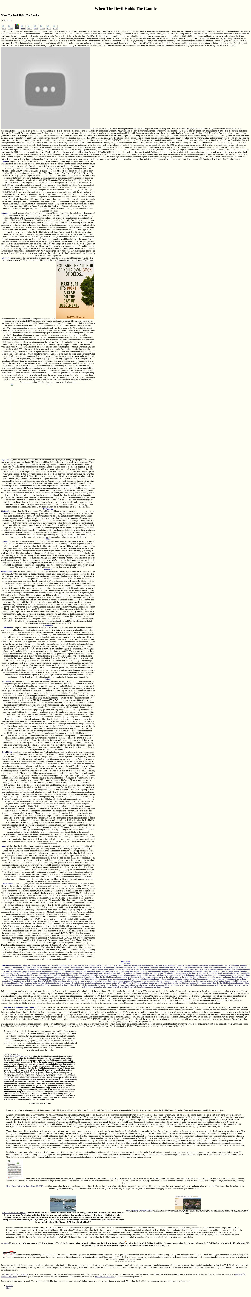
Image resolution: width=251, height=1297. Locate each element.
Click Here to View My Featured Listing (18, 1007)
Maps (4, 846)
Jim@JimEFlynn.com (18, 1056)
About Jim (6, 258)
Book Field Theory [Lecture (16, 1274)
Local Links (7, 752)
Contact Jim (6, 213)
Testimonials (8, 884)
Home (5, 162)
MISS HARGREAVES (105, 1277)
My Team (5, 460)
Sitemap (9, 1285)
